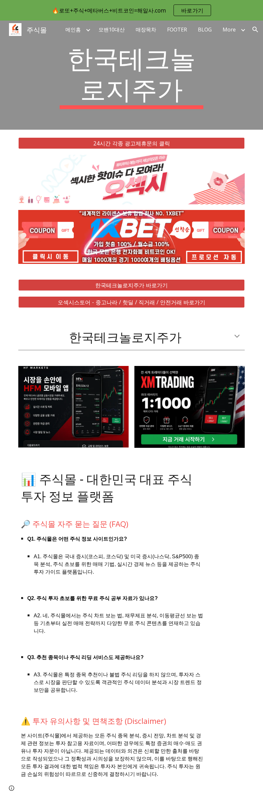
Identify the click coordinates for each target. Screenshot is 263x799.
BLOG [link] (205, 29)
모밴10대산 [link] (111, 29)
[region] (131, 10)
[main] (131, 75)
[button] (255, 29)
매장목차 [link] (146, 29)
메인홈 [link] (73, 29)
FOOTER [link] (177, 29)
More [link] (229, 29)
